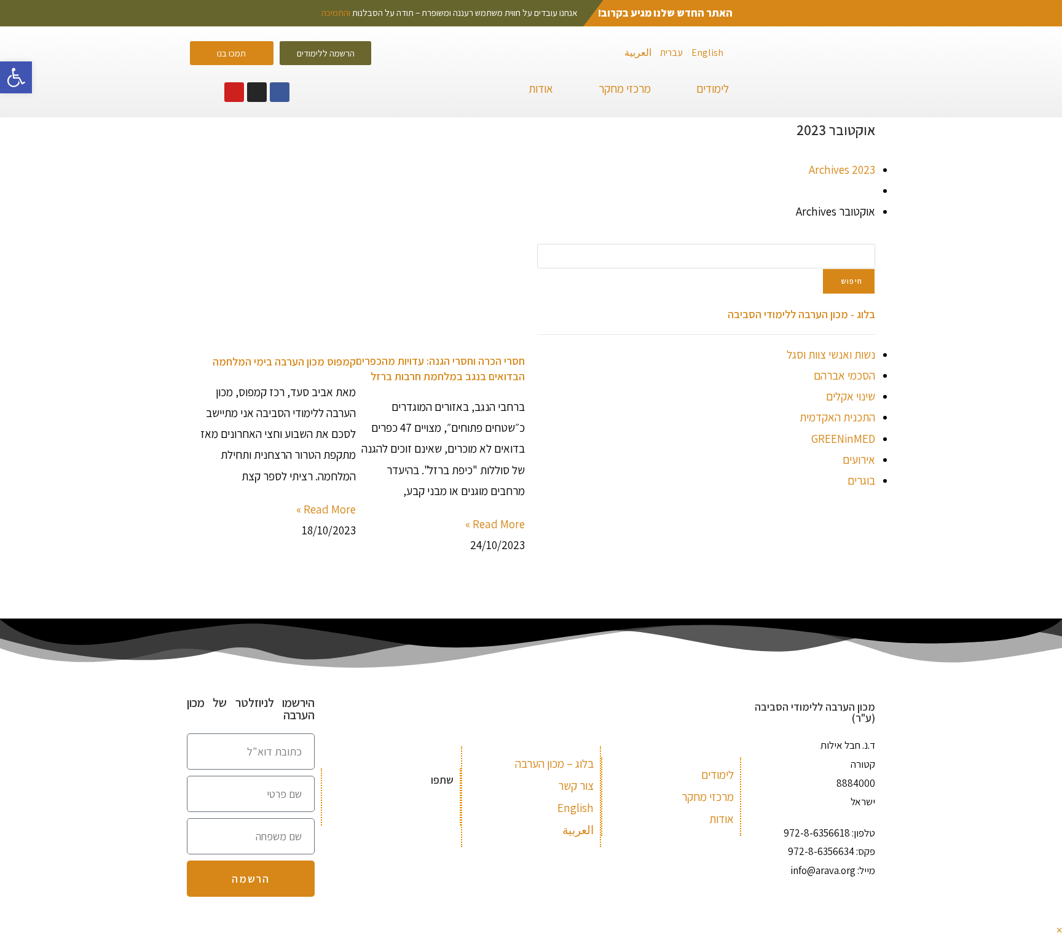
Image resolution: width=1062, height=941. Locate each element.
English (707, 52)
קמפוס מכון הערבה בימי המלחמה (284, 361)
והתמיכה (335, 12)
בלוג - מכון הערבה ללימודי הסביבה (801, 314)
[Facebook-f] (279, 92)
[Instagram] (257, 92)
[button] (198, 92)
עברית (671, 52)
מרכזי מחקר (625, 88)
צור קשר (576, 785)
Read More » (495, 524)
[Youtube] (234, 92)
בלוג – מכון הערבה (554, 763)
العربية (637, 52)
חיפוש (851, 281)
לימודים (712, 88)
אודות (541, 88)
